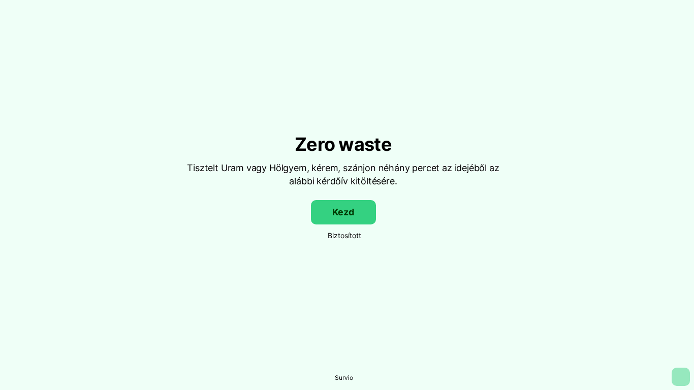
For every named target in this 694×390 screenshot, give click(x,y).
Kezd (343, 212)
